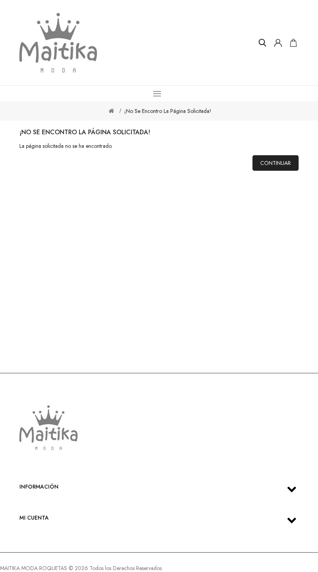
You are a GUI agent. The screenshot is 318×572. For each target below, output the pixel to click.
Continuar (275, 163)
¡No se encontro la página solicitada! (167, 111)
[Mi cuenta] (278, 42)
